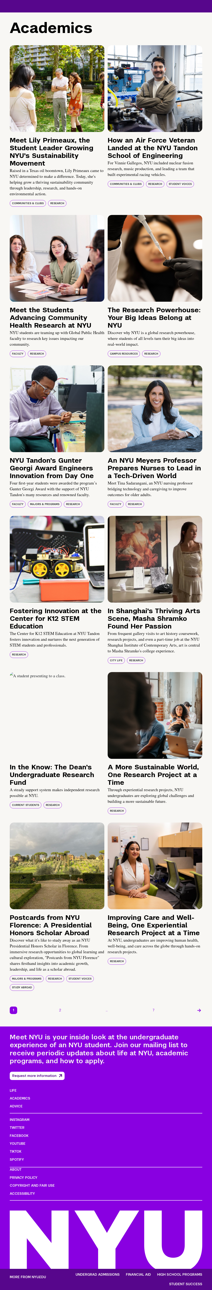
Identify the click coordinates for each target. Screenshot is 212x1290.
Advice (16, 1106)
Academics (20, 1098)
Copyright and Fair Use (32, 1185)
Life (13, 1090)
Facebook (19, 1136)
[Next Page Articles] (199, 1010)
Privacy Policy (23, 1177)
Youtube (17, 1143)
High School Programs (179, 1274)
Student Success (185, 1284)
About (16, 1169)
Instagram (19, 1120)
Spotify (17, 1159)
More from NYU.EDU (28, 1277)
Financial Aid (138, 1274)
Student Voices (180, 184)
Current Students (25, 805)
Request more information (34, 1076)
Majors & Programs (44, 504)
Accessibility (22, 1193)
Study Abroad (22, 987)
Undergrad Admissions (98, 1274)
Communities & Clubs (28, 203)
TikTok (15, 1151)
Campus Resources (124, 353)
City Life (116, 660)
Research (57, 203)
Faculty (17, 353)
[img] (57, 88)
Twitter (17, 1127)
